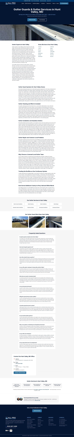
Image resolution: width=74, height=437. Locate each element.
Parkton (39, 51)
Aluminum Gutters (31, 207)
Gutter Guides (51, 419)
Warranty (39, 423)
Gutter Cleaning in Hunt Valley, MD (27, 385)
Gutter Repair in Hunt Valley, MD (47, 385)
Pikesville (51, 53)
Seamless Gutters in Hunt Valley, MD (57, 385)
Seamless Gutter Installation (18, 207)
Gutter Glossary (51, 423)
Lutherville (52, 46)
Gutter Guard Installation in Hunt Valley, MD (16, 385)
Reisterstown (40, 53)
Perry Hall (52, 54)
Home (23, 3)
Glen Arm (51, 56)
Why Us (54, 3)
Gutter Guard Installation (31, 419)
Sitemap (50, 435)
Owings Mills (52, 51)
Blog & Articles (51, 420)
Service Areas (40, 424)
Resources (49, 3)
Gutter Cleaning (29, 420)
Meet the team (37, 400)
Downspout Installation (43, 207)
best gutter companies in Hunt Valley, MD (41, 389)
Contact (39, 426)
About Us (39, 419)
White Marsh (40, 56)
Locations (43, 3)
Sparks (51, 48)
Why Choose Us (40, 420)
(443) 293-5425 (32, 19)
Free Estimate (64, 3)
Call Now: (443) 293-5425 (20, 372)
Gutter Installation (30, 422)
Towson (39, 48)
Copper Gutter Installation (31, 427)
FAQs (49, 422)
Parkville (39, 54)
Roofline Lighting (36, 3)
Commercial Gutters (56, 207)
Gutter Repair (29, 423)
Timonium (39, 46)
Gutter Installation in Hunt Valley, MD (37, 385)
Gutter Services (28, 3)
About (57, 3)
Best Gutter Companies (52, 424)
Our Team (39, 422)
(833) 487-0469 (27, 0)
